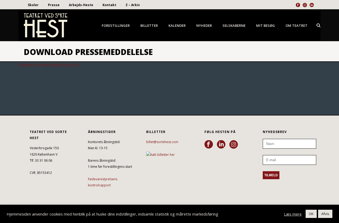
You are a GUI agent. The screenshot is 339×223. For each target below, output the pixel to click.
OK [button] (311, 213)
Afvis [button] (325, 213)
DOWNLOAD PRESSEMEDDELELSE (49, 64)
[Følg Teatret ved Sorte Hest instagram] (233, 144)
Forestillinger (116, 25)
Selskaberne (234, 25)
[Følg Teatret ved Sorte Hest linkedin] (221, 144)
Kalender (177, 25)
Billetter (149, 25)
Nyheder (204, 25)
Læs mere (293, 214)
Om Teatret (296, 25)
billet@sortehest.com (162, 142)
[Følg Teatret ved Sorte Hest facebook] (208, 144)
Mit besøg (265, 25)
